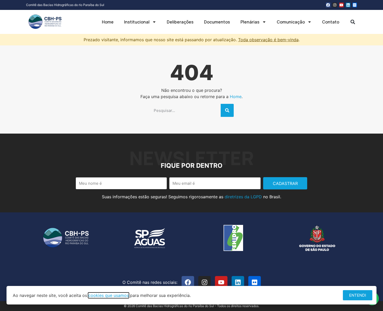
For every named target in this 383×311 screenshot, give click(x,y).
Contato (330, 22)
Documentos (217, 22)
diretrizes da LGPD (243, 196)
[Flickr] (355, 5)
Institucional (137, 22)
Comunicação (291, 22)
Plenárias (250, 22)
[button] (353, 22)
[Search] (227, 110)
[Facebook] (328, 5)
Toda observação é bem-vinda (268, 39)
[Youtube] (341, 5)
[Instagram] (334, 5)
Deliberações (180, 22)
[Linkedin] (348, 5)
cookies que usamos (108, 295)
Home (108, 22)
